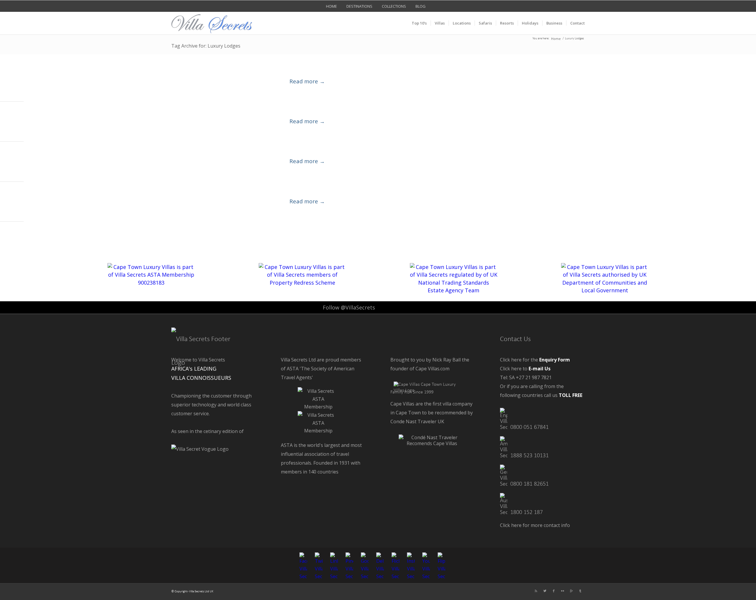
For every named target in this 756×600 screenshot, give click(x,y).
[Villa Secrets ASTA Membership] (318, 406)
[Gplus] (571, 590)
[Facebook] (553, 590)
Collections (394, 6)
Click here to (525, 368)
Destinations (359, 6)
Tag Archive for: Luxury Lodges (205, 46)
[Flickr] (562, 590)
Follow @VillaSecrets (349, 307)
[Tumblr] (580, 590)
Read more (307, 81)
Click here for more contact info (535, 525)
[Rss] (536, 590)
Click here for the (535, 359)
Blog (421, 6)
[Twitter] (544, 590)
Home (331, 6)
